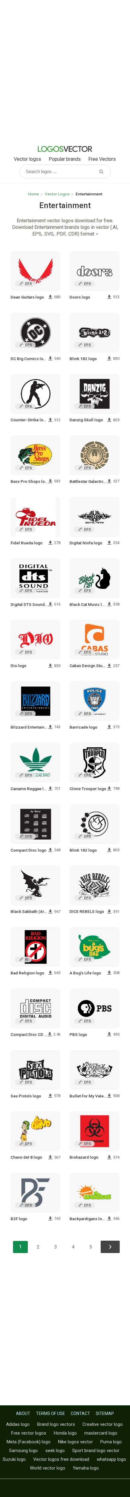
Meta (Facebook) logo (28, 1442)
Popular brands (65, 159)
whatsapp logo (111, 1459)
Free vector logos (28, 1433)
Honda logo (65, 1433)
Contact (80, 1413)
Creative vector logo (103, 1424)
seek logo (55, 1450)
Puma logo (111, 1442)
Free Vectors (102, 159)
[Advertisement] (65, 71)
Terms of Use (50, 1413)
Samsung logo (23, 1450)
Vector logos (27, 159)
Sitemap (105, 1413)
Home (33, 193)
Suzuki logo (14, 1459)
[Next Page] (110, 1247)
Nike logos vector (75, 1442)
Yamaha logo (86, 1468)
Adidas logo (18, 1424)
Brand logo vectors (56, 1424)
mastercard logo (100, 1433)
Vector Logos (57, 193)
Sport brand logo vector (95, 1450)
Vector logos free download (61, 1459)
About (23, 1413)
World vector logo (47, 1468)
